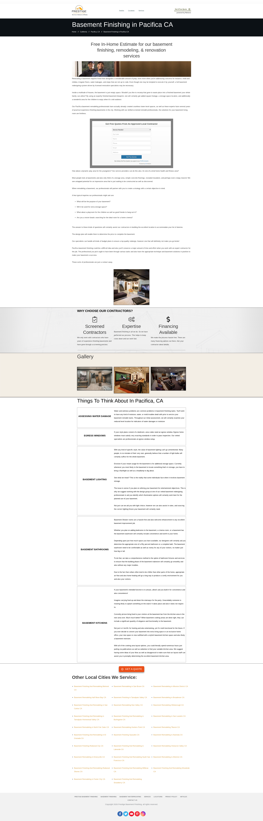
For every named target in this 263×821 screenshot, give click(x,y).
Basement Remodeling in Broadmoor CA (168, 697)
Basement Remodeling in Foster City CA (89, 779)
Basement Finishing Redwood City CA (88, 746)
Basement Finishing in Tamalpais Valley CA (130, 697)
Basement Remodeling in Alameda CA (167, 735)
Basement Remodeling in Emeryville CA (89, 757)
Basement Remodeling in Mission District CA (170, 686)
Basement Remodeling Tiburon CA (166, 727)
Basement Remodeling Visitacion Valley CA (170, 746)
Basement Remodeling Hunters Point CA (129, 727)
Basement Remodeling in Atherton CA (167, 757)
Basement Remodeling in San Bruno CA (129, 686)
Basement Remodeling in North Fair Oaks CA (91, 727)
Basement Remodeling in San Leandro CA (169, 716)
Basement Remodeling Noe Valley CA (128, 705)
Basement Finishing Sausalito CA (126, 735)
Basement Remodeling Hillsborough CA (168, 705)
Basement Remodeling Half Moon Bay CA (90, 697)
